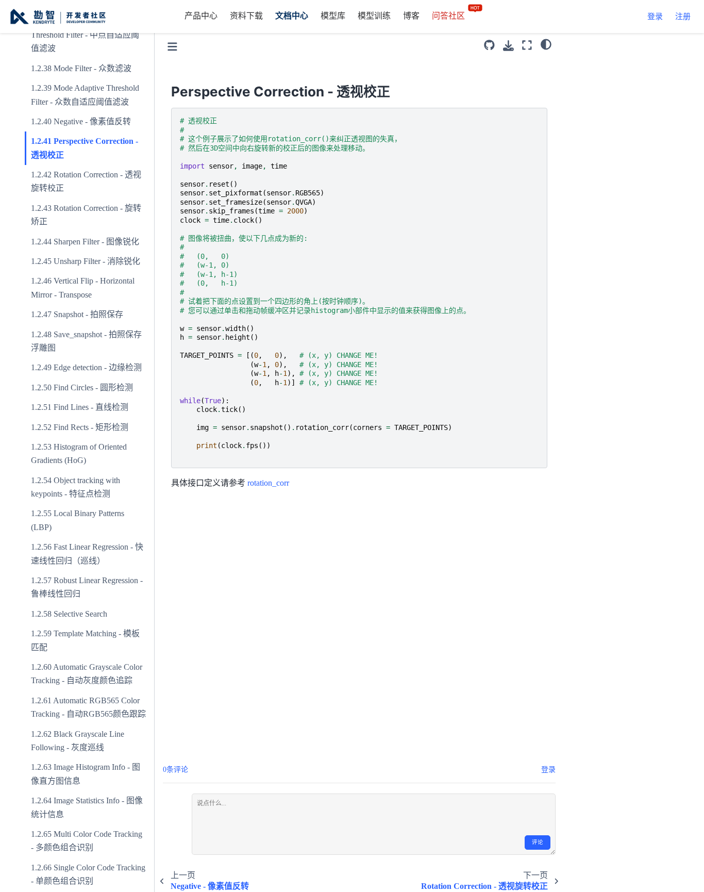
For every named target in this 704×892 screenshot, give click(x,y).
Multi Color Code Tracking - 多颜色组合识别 (86, 841)
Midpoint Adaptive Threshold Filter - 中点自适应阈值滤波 (85, 35)
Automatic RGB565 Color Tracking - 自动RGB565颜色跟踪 (88, 707)
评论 (537, 842)
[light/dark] (546, 44)
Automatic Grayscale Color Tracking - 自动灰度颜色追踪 (86, 674)
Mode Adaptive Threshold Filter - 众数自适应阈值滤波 (85, 95)
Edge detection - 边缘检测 (98, 368)
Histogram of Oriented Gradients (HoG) (79, 453)
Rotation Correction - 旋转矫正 (86, 215)
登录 (655, 16)
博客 (411, 15)
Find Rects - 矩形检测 (91, 427)
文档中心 (291, 15)
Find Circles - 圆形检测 (93, 387)
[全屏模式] (527, 45)
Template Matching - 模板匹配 (85, 641)
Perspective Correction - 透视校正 (84, 148)
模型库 (333, 15)
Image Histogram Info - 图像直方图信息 (85, 774)
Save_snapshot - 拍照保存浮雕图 (86, 341)
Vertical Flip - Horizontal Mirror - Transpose (83, 288)
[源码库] (489, 45)
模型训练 (374, 15)
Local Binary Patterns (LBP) (77, 520)
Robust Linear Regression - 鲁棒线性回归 (87, 587)
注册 (683, 16)
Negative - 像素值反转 (92, 121)
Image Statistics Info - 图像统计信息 (87, 808)
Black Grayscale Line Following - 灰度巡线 (77, 741)
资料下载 (246, 15)
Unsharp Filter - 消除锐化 (97, 261)
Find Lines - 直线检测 (91, 407)
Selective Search (80, 613)
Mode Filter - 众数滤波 (92, 68)
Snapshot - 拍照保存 (88, 314)
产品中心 (201, 15)
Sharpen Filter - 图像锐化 (96, 241)
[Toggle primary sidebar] (172, 45)
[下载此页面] (508, 45)
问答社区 (449, 15)
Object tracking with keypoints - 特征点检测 (75, 487)
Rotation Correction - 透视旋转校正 (86, 181)
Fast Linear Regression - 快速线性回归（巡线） (87, 554)
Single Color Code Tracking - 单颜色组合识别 (88, 874)
